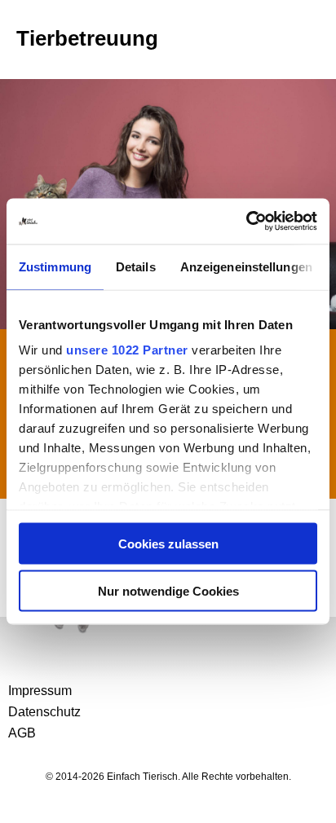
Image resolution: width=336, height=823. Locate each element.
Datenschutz (44, 712)
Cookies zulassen (168, 543)
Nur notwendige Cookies (168, 591)
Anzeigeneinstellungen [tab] (246, 266)
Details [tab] (136, 266)
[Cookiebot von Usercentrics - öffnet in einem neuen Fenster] (246, 221)
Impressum (40, 691)
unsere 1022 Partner (127, 350)
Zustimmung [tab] (55, 266)
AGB (22, 733)
